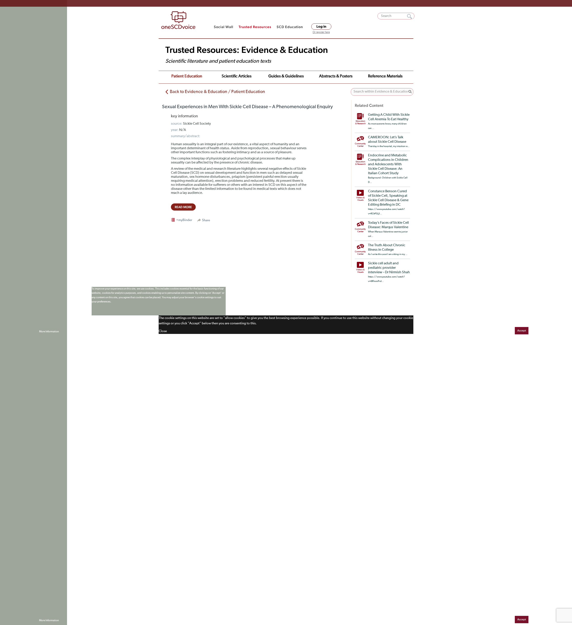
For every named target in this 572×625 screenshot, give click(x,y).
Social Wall (223, 27)
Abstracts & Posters (335, 76)
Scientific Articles (236, 76)
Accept (521, 330)
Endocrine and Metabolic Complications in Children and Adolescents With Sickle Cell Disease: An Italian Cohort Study (388, 164)
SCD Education (290, 27)
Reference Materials (385, 76)
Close (163, 331)
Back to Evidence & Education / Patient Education (217, 91)
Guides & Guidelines (286, 76)
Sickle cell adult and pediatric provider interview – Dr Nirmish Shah (389, 268)
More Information (49, 331)
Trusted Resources (255, 27)
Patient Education (186, 76)
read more (183, 207)
